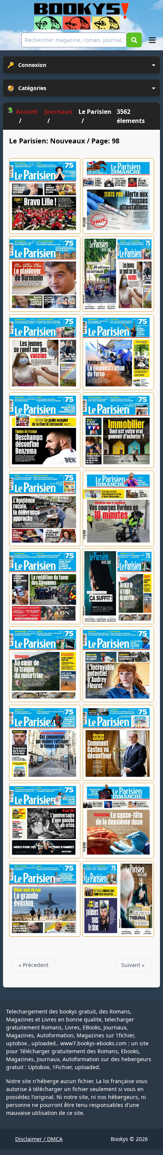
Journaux (58, 111)
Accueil (27, 111)
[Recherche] (134, 40)
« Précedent (34, 964)
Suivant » (132, 964)
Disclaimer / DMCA (39, 1139)
